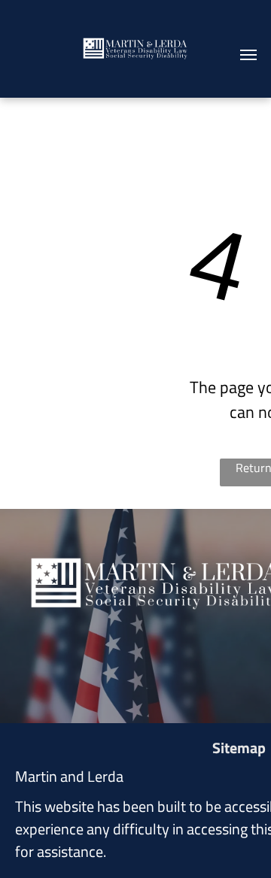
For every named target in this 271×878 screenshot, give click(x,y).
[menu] (248, 55)
